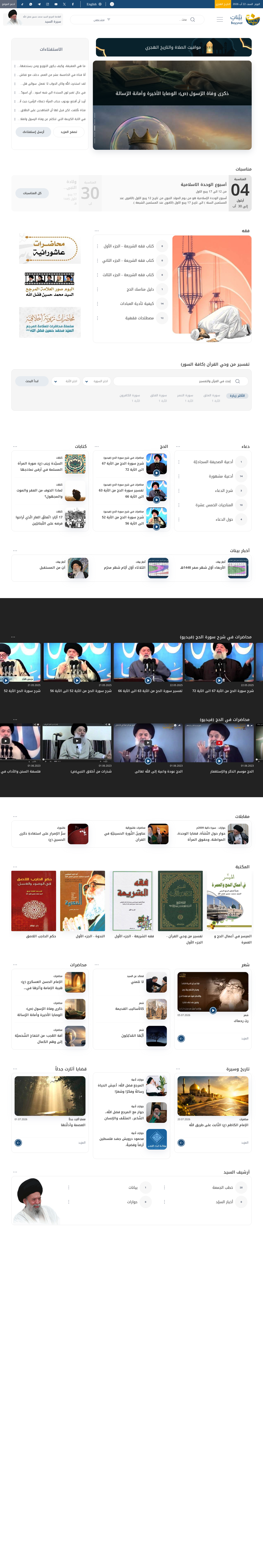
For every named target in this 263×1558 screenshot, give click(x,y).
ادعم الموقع (8, 4)
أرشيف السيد (237, 1172)
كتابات (81, 446)
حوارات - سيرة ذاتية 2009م (210, 828)
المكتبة (242, 867)
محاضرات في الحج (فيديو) (225, 719)
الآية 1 (216, 401)
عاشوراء (61, 828)
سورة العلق (211, 395)
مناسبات (244, 169)
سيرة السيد (53, 21)
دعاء (246, 446)
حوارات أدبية (137, 1079)
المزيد (244, 1038)
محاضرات (78, 965)
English (92, 4)
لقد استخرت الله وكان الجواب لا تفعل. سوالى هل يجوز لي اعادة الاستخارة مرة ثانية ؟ (54, 84)
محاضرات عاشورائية (135, 828)
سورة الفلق (158, 395)
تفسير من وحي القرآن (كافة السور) (215, 364)
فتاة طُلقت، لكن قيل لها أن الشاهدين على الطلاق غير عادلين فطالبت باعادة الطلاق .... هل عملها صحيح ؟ (51, 110)
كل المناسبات (32, 193)
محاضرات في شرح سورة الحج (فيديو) (124, 458)
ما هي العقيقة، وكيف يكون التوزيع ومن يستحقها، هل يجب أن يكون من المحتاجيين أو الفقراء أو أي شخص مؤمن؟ (52, 66)
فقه (246, 231)
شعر (245, 965)
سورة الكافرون (130, 395)
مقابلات (242, 816)
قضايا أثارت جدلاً (71, 1069)
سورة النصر (185, 395)
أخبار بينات (240, 551)
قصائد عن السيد (135, 976)
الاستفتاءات (51, 49)
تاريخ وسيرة (238, 1069)
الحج (164, 446)
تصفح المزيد (69, 132)
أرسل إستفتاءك (33, 132)
